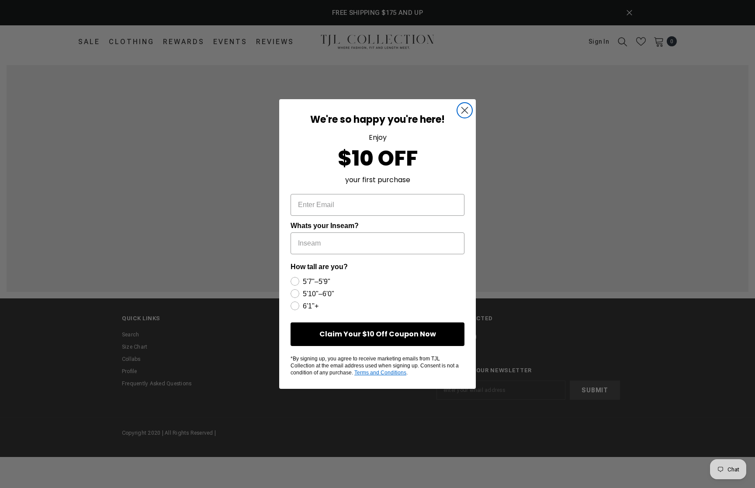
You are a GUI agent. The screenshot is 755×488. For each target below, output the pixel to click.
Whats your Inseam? (325, 225)
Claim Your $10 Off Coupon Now (377, 334)
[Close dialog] (464, 110)
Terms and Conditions (380, 373)
